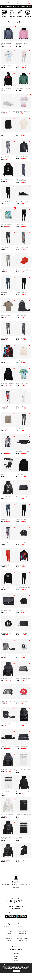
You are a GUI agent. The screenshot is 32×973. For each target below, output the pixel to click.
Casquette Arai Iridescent (22, 542)
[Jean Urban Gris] (8, 328)
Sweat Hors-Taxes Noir (7, 179)
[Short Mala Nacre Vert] (8, 215)
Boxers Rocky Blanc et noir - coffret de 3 (8, 792)
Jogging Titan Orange (6, 565)
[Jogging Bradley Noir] (8, 192)
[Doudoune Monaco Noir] (23, 714)
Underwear (9, 940)
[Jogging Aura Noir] (23, 510)
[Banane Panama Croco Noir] (23, 442)
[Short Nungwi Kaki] (8, 419)
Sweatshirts (9, 929)
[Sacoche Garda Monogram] (8, 691)
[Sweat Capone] (8, 442)
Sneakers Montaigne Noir (23, 202)
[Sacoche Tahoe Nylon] (8, 714)
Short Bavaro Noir (5, 134)
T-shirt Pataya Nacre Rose (23, 111)
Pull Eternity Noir (5, 587)
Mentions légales (22, 940)
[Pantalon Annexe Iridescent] (23, 578)
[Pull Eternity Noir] (8, 578)
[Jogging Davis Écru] (23, 396)
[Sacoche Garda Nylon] (23, 623)
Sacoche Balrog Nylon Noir (7, 746)
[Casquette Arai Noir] (8, 623)
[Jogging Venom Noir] (23, 283)
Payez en (4, 15)
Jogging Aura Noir (21, 519)
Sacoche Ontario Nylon (22, 746)
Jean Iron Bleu (4, 519)
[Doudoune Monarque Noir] (23, 782)
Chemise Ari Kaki (5, 315)
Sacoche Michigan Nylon (7, 610)
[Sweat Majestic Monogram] (23, 147)
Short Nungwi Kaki (5, 429)
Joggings (9, 931)
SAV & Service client (23, 926)
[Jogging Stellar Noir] (23, 215)
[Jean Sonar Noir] (8, 237)
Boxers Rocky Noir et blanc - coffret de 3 (23, 838)
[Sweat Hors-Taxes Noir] (8, 169)
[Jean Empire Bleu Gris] (8, 283)
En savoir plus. (24, 968)
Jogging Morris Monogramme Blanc (6, 157)
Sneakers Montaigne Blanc (8, 111)
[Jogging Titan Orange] (8, 555)
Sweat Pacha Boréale (21, 565)
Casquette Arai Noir (6, 633)
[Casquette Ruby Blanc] (23, 646)
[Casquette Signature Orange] (23, 260)
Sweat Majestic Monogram (23, 156)
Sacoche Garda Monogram (8, 701)
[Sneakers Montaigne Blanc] (8, 101)
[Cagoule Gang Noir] (23, 850)
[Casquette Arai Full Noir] (23, 600)
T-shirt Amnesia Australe (7, 65)
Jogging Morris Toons (22, 247)
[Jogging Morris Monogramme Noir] (23, 169)
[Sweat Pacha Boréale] (23, 555)
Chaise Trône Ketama (6, 474)
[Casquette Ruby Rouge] (23, 691)
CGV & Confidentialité (22, 938)
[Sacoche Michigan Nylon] (8, 600)
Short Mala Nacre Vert (6, 224)
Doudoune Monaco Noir (22, 724)
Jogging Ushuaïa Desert (22, 65)
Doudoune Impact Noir (7, 678)
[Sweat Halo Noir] (23, 464)
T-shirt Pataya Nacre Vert (22, 383)
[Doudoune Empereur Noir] (8, 373)
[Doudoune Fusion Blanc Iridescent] (8, 805)
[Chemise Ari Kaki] (8, 305)
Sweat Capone (4, 451)
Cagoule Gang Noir (21, 860)
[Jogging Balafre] (8, 532)
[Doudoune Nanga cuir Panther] (23, 33)
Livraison (12, 15)
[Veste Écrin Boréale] (8, 351)
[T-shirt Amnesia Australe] (8, 56)
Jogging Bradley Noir (6, 202)
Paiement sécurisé (22, 936)
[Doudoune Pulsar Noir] (8, 850)
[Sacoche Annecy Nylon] (23, 487)
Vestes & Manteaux (9, 926)
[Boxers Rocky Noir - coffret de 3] (23, 805)
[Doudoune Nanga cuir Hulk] (23, 78)
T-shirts (9, 933)
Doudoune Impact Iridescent (8, 769)
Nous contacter (22, 929)
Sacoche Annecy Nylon (22, 497)
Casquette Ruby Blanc (22, 656)
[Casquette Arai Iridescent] (23, 532)
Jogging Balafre (5, 542)
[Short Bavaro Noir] (8, 124)
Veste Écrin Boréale (6, 361)
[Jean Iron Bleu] (8, 510)
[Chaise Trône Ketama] (8, 464)
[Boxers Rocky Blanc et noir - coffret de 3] (8, 782)
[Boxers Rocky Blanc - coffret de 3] (23, 759)
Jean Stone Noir (20, 429)
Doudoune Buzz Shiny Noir (8, 497)
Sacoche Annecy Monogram (23, 678)
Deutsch (16, 960)
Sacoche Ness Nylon (21, 315)
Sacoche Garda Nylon (21, 633)
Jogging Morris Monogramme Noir (21, 180)
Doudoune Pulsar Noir (6, 860)
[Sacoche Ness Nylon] (23, 305)
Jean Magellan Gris (6, 270)
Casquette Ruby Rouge (22, 701)
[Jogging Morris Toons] (23, 237)
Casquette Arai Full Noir (22, 610)
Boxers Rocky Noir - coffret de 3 (23, 815)
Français (16, 956)
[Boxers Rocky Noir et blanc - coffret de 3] (23, 827)
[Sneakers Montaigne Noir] (23, 192)
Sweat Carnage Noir (6, 88)
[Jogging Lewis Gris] (23, 328)
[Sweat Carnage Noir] (8, 78)
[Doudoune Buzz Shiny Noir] (8, 487)
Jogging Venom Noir (21, 292)
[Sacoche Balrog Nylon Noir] (8, 737)
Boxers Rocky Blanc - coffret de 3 (23, 770)
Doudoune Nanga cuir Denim (6, 43)
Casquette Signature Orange (23, 270)
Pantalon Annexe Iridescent (23, 587)
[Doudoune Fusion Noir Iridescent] (8, 827)
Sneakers (9, 936)
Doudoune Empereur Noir (7, 383)
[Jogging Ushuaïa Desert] (23, 56)
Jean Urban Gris (5, 338)
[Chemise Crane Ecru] (23, 124)
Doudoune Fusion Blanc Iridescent (7, 815)
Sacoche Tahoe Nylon (6, 724)
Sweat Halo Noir (20, 474)
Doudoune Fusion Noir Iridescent (7, 838)
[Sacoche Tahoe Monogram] (8, 646)
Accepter (16, 971)
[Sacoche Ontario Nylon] (23, 737)
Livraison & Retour (22, 933)
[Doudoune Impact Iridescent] (8, 759)
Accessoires (9, 938)
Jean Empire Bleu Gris (6, 292)
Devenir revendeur (22, 931)
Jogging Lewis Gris (21, 338)
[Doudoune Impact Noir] (8, 668)
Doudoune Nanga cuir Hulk (23, 88)
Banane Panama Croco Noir (23, 451)
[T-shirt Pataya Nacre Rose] (23, 101)
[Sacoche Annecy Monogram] (23, 668)
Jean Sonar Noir (5, 247)
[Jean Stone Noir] (23, 419)
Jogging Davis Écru (21, 406)
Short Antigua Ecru (21, 361)
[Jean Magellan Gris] (8, 260)
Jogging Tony (4, 406)
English (16, 958)
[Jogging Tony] (8, 396)
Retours (20, 15)
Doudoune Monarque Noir (23, 792)
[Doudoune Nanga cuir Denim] (8, 33)
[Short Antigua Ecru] (23, 351)
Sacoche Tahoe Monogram (8, 656)
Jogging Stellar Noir (21, 224)
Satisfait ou (28, 15)
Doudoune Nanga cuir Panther (22, 43)
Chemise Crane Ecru (21, 134)
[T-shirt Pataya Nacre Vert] (23, 373)
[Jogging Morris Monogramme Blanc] (8, 147)
